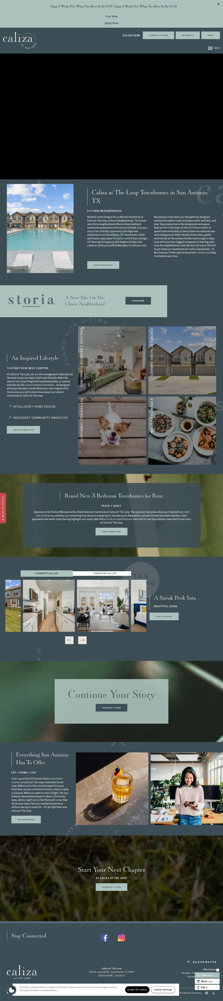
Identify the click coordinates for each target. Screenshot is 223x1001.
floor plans (119, 238)
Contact (201, 253)
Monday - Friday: (190, 973)
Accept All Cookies (137, 989)
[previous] (69, 640)
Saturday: (192, 976)
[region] (95, 989)
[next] (82, 640)
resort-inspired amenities (40, 385)
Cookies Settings (163, 989)
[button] (218, 3)
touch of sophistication (119, 519)
